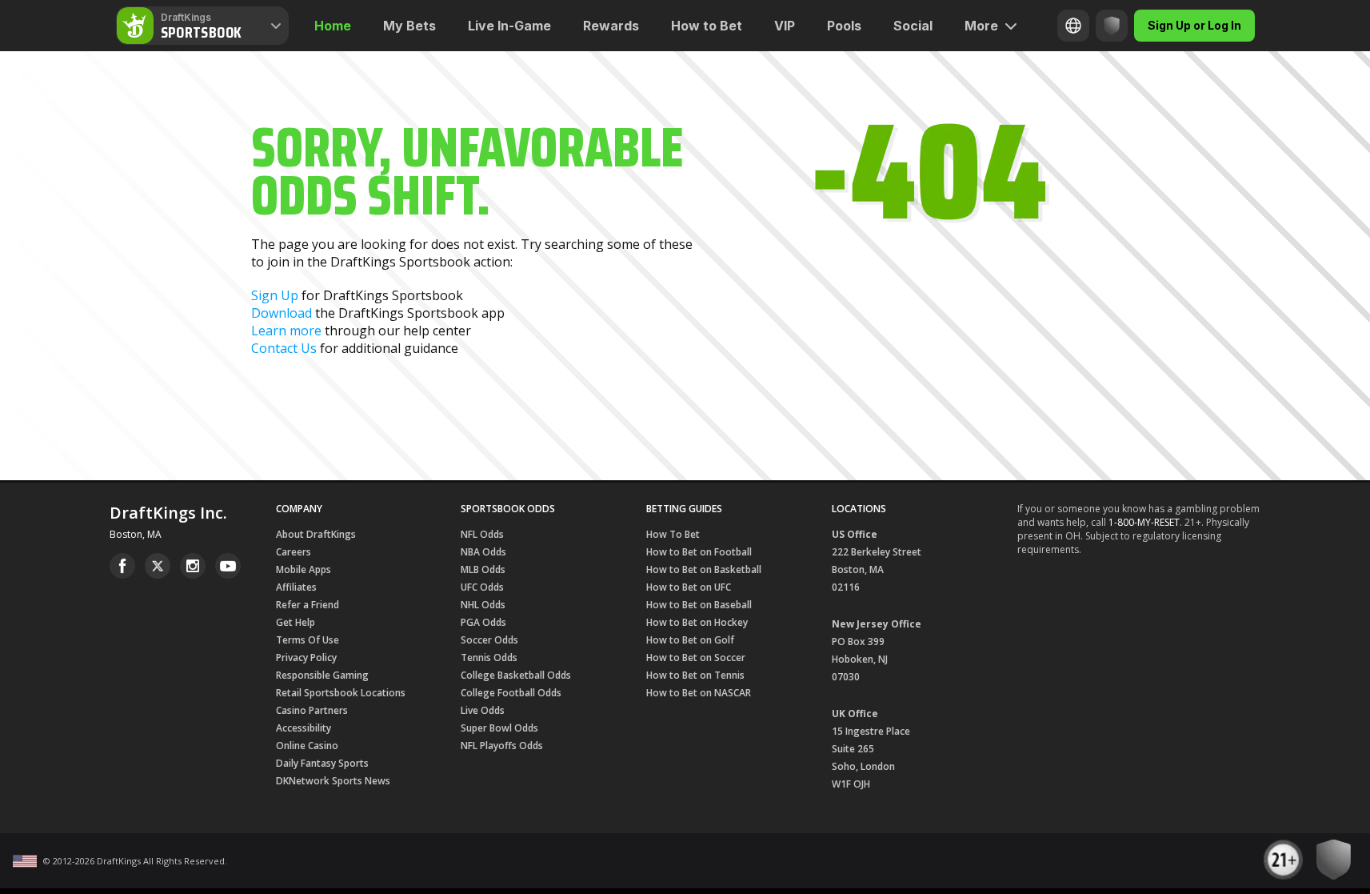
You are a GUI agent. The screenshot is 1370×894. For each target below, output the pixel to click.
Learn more (286, 330)
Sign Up (274, 295)
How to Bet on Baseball (699, 604)
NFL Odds (482, 534)
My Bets (409, 26)
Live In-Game (509, 26)
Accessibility (303, 728)
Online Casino (307, 745)
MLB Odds (483, 569)
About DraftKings (316, 534)
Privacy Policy (306, 657)
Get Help (295, 622)
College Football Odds (511, 693)
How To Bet (673, 534)
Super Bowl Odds (499, 728)
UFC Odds (482, 587)
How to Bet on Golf (690, 640)
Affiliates (296, 587)
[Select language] (1073, 26)
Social (913, 26)
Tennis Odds (489, 657)
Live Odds (483, 710)
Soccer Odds (489, 640)
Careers (293, 552)
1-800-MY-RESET (1144, 522)
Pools (844, 26)
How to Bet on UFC (688, 587)
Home (332, 26)
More (981, 26)
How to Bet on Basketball (703, 569)
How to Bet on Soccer (695, 657)
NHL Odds (483, 604)
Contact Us (284, 348)
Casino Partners (312, 710)
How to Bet (706, 26)
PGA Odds (483, 622)
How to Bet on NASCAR (698, 693)
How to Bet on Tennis (695, 675)
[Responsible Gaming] (1112, 26)
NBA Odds (483, 552)
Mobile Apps (303, 569)
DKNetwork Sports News (333, 781)
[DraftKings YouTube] (228, 566)
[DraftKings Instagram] (193, 566)
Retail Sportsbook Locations (340, 693)
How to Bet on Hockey (697, 622)
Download (281, 313)
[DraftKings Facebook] (122, 566)
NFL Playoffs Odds (502, 745)
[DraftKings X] (157, 566)
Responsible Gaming (322, 675)
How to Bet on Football (699, 552)
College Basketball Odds (516, 675)
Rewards (611, 26)
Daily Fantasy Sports (322, 763)
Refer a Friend (307, 604)
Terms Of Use (307, 640)
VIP (784, 26)
